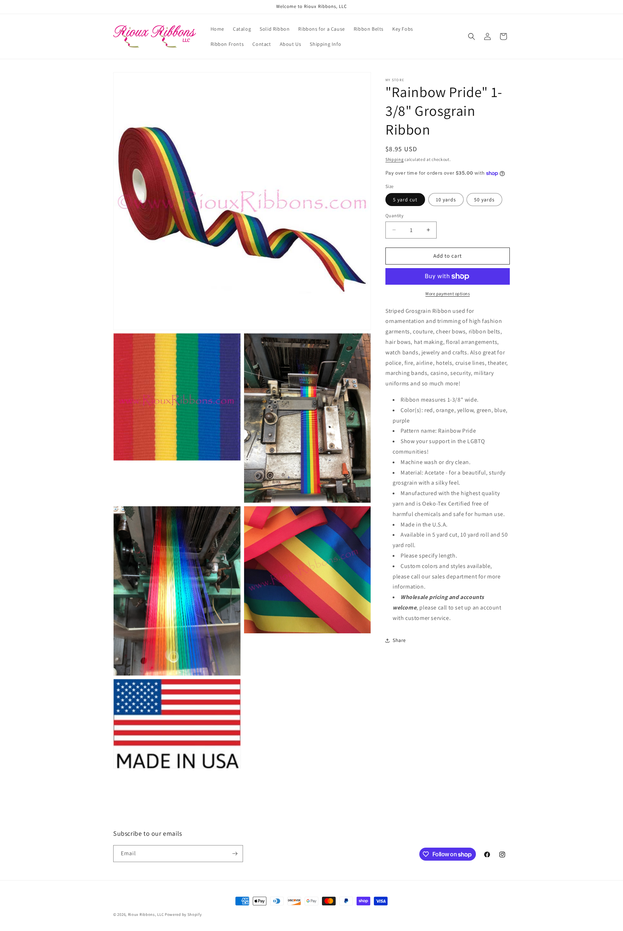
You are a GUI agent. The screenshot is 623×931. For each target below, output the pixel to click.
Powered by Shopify (183, 914)
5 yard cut (405, 199)
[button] (472, 36)
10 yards (446, 199)
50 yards (484, 199)
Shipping (394, 159)
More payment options (447, 293)
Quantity (394, 216)
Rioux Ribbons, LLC (146, 914)
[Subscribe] (235, 853)
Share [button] (399, 640)
